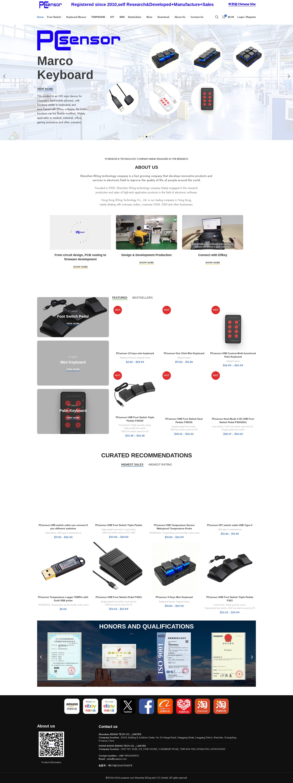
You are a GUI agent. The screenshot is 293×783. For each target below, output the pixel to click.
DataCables (50, 532)
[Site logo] (50, 4)
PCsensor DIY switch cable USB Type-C (229, 525)
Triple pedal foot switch (135, 428)
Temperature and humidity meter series (181, 532)
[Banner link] (73, 317)
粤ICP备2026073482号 (120, 765)
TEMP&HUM (155, 532)
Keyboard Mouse (128, 357)
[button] (41, 657)
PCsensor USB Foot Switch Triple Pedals (118, 525)
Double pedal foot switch (183, 426)
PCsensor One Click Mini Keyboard (184, 353)
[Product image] (135, 327)
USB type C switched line (230, 529)
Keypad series (143, 357)
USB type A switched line (69, 532)
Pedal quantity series (141, 425)
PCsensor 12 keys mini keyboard (135, 353)
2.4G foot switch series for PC (238, 426)
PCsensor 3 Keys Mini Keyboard (174, 597)
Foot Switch (124, 425)
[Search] (216, 17)
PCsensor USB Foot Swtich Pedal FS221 (119, 597)
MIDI (133, 532)
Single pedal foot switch (233, 429)
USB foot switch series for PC (135, 431)
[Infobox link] (142, 4)
